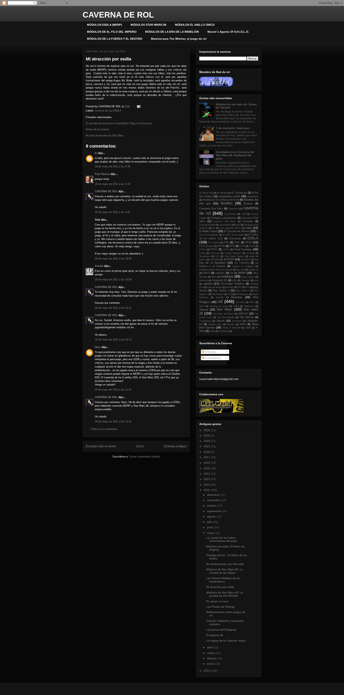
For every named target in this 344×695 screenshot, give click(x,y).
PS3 (230, 294)
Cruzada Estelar (207, 225)
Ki (96, 153)
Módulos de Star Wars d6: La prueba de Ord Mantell (224, 594)
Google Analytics (233, 253)
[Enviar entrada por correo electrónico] (138, 106)
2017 (207, 457)
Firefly (202, 253)
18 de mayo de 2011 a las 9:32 (112, 183)
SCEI (201, 306)
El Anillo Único (208, 231)
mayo (211, 532)
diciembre (213, 494)
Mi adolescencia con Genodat (225, 564)
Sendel (99, 265)
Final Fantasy (243, 249)
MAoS (206, 273)
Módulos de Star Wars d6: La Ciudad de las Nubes (224, 571)
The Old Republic (226, 317)
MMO (214, 277)
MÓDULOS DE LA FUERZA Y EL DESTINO (114, 38)
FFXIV (202, 249)
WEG (243, 324)
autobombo (252, 196)
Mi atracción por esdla (108, 58)
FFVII (248, 242)
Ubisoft (220, 320)
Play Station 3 (242, 290)
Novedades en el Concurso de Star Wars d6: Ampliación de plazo (235, 155)
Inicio (140, 446)
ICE (217, 256)
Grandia (250, 253)
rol (220, 301)
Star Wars (224, 309)
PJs (247, 287)
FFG (226, 242)
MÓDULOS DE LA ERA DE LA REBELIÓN (172, 31)
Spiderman (249, 306)
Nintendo (203, 280)
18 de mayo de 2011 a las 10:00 (113, 258)
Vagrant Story (215, 324)
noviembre (214, 500)
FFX (232, 246)
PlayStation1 (218, 294)
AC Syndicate (239, 192)
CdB (243, 214)
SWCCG (243, 313)
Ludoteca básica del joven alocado (216, 269)
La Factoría (242, 262)
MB (231, 273)
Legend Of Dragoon (243, 266)
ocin (256, 280)
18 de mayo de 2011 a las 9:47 (112, 212)
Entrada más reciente (101, 446)
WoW (248, 327)
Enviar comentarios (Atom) (144, 456)
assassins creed (229, 196)
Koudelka (245, 259)
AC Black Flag (206, 193)
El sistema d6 (214, 635)
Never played (248, 277)
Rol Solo (240, 302)
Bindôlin (227, 203)
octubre (212, 505)
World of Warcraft (231, 327)
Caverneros (230, 214)
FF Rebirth (213, 242)
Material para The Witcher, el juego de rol (178, 38)
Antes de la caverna (97, 129)
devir (237, 225)
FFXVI (226, 249)
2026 (207, 430)
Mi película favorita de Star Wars (105, 135)
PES (239, 287)
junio (210, 527)
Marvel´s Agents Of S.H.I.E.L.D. (228, 31)
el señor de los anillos (233, 235)
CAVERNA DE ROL (118, 14)
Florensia (214, 253)
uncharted (237, 321)
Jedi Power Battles (234, 256)
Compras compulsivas (223, 218)
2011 (207, 490)
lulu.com (240, 269)
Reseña (219, 297)
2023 (207, 446)
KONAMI (214, 259)
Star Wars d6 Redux (223, 314)
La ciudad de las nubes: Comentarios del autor (221, 539)
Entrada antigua (175, 446)
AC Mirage (222, 193)
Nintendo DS (219, 280)
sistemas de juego (218, 306)
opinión (208, 283)
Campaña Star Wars (211, 208)
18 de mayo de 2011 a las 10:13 (113, 339)
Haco (98, 347)
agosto (211, 516)
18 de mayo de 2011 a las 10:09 (113, 279)
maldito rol (253, 269)
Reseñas (236, 297)
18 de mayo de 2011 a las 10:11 (113, 307)
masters (220, 273)
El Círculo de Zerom (236, 231)
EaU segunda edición (230, 228)
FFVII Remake (206, 246)
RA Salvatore (242, 294)
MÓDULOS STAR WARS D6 (148, 24)
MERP (242, 272)
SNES (236, 306)
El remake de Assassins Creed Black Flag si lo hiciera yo (119, 123)
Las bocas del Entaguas (221, 629)
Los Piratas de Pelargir (220, 606)
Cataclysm (233, 208)
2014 (207, 473)
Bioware (248, 203)
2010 (207, 670)
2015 (207, 468)
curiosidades (225, 225)
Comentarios (212, 358)
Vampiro (231, 324)
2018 (207, 451)
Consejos (247, 221)
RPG (251, 302)
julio (210, 521)
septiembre (214, 511)
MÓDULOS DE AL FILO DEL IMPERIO (112, 31)
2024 (207, 441)
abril (210, 647)
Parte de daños (214, 287)
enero (211, 663)
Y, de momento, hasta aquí (233, 128)
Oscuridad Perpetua (232, 283)
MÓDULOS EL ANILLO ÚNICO (195, 24)
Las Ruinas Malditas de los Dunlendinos (223, 580)
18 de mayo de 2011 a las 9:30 (112, 166)
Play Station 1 (221, 290)
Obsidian (245, 280)
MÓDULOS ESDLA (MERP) (104, 24)
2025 (207, 435)
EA (213, 228)
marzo (211, 653)
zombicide (224, 331)
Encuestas (235, 238)
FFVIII (221, 246)
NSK (234, 280)
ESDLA (117, 110)
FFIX (237, 242)
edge (248, 227)
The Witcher (246, 317)
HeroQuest (204, 256)
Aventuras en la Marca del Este (221, 199)
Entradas (210, 351)
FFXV (213, 249)
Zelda (212, 331)
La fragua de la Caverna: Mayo (225, 640)
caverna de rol (103, 110)
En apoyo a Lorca (217, 601)
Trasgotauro (205, 321)
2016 (207, 462)
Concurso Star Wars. (224, 221)
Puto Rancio (102, 174)
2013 (207, 479)
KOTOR (229, 259)
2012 (207, 484)
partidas (230, 287)
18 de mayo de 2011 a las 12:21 (113, 421)
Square (203, 309)
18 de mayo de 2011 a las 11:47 (113, 389)
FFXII (242, 246)
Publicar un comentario (104, 429)
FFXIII (252, 246)
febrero (212, 658)
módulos (227, 276)
